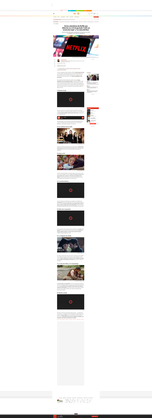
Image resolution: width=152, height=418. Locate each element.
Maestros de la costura (90, 21)
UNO (72, 400)
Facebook (54, 59)
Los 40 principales (70, 399)
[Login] (97, 13)
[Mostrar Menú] (54, 13)
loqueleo (84, 402)
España (94, 13)
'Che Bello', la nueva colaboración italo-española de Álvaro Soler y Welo (92, 87)
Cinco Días (77, 400)
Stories (80, 389)
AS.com (84, 399)
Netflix (58, 319)
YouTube (74, 389)
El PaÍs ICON (77, 402)
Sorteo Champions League (74, 21)
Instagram (71, 389)
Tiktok (72, 389)
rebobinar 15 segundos (73, 416)
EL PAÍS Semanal (83, 400)
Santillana (74, 399)
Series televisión (79, 319)
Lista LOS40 (89, 108)
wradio (75, 400)
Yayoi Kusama (80, 21)
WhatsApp (54, 64)
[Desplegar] (76, 413)
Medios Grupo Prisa (60, 402)
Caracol (90, 399)
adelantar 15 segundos (78, 416)
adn (87, 399)
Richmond (66, 402)
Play (76, 416)
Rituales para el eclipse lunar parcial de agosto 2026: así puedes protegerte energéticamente (92, 91)
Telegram (54, 66)
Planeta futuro (87, 400)
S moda (80, 402)
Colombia (66, 319)
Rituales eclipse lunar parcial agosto (65, 21)
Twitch (79, 389)
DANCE (78, 10)
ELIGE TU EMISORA (94, 416)
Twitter (54, 62)
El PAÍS (67, 399)
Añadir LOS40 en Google (62, 65)
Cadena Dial (81, 400)
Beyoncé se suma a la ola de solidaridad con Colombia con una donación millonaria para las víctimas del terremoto (93, 83)
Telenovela (74, 319)
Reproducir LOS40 (83, 118)
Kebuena (89, 400)
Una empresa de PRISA (60, 400)
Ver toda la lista (92, 123)
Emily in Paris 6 (96, 21)
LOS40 (61, 10)
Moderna (70, 402)
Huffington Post (68, 400)
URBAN (86, 10)
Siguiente (80, 416)
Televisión (57, 23)
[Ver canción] (89, 110)
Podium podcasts (74, 402)
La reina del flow (70, 319)
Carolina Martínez (63, 59)
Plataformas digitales (62, 319)
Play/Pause (70, 99)
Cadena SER (82, 399)
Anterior (71, 416)
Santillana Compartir (79, 399)
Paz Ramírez (85, 21)
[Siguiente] (98, 21)
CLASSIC (70, 10)
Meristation (88, 402)
